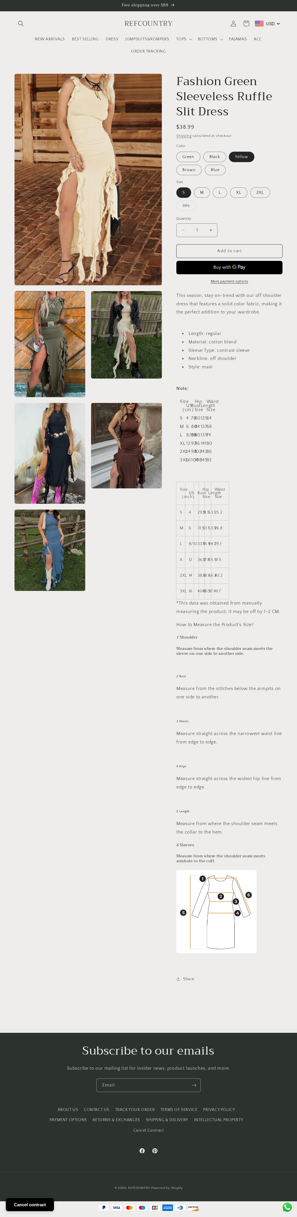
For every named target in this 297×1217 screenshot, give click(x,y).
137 (202, 426)
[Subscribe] (194, 1085)
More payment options (229, 281)
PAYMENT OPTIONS (68, 1120)
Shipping (184, 136)
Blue (215, 170)
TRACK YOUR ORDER (135, 1109)
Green (188, 157)
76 (189, 418)
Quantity (183, 218)
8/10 (187, 435)
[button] (21, 23)
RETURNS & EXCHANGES (116, 1120)
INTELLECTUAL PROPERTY (218, 1120)
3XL (189, 207)
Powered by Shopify (167, 1188)
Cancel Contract (148, 1130)
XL (238, 192)
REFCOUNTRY (139, 1188)
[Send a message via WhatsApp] (287, 1207)
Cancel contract (30, 1204)
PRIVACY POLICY (219, 1109)
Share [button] (188, 979)
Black (214, 157)
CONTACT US (96, 1109)
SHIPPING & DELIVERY (167, 1120)
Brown (189, 170)
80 (189, 426)
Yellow (241, 157)
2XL (260, 192)
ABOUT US (68, 1109)
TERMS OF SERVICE (179, 1109)
